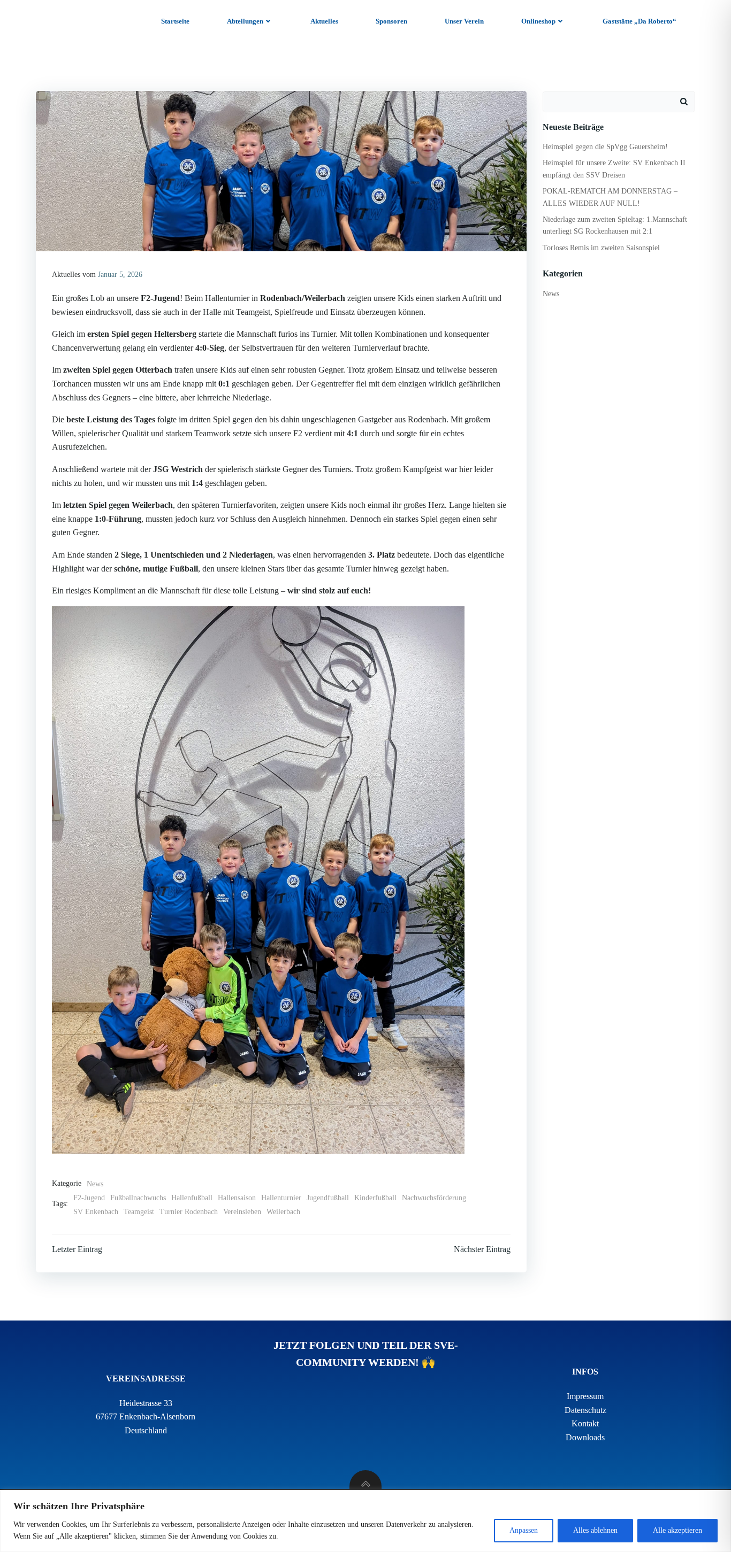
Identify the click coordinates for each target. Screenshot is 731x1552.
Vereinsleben (242, 1212)
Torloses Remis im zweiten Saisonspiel (601, 248)
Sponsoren (391, 21)
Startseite (175, 21)
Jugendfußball (328, 1198)
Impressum (585, 1396)
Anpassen (523, 1530)
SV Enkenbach (95, 1212)
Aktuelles (324, 21)
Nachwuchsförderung (434, 1198)
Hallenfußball (191, 1198)
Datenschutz (585, 1410)
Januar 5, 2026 (120, 275)
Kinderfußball (375, 1198)
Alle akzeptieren (677, 1530)
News (95, 1184)
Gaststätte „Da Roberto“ (639, 21)
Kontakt (585, 1423)
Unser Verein (464, 21)
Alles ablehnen (595, 1530)
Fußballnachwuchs (138, 1198)
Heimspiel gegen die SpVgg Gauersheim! (605, 147)
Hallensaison (237, 1198)
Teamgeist (139, 1212)
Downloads (585, 1437)
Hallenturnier (281, 1198)
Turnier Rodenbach (188, 1212)
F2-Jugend (89, 1198)
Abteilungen (245, 21)
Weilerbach (283, 1212)
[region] (365, 1521)
